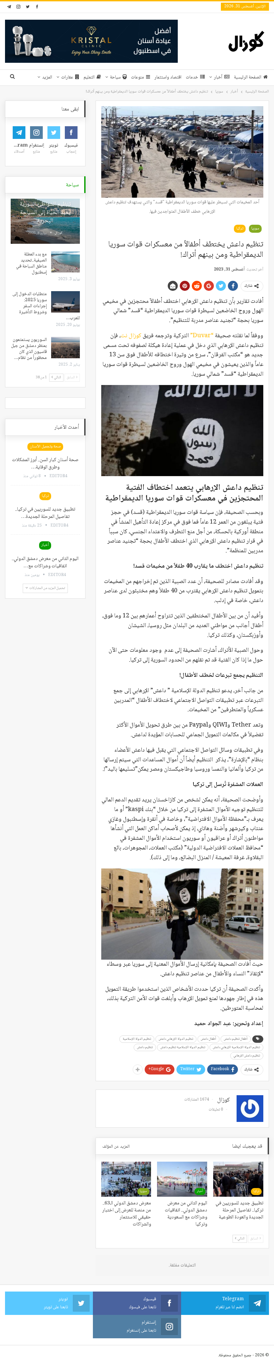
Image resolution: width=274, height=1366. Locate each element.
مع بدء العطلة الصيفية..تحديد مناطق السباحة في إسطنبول (31, 263)
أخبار (218, 77)
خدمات (192, 77)
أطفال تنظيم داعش (236, 1039)
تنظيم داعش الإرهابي (247, 1055)
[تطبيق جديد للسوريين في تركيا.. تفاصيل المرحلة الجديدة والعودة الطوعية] (238, 1179)
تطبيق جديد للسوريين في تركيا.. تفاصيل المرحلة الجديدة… (45, 513)
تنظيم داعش (145, 1047)
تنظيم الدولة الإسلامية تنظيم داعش (182, 1047)
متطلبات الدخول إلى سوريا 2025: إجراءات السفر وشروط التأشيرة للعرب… (46, 306)
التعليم (89, 77)
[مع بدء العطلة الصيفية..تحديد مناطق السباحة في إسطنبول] (65, 262)
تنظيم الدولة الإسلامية (137, 1039)
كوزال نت (131, 336)
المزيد (47, 77)
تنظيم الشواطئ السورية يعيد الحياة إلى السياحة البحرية (45, 212)
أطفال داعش (208, 1039)
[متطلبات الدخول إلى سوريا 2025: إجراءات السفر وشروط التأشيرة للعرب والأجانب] (65, 302)
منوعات (137, 77)
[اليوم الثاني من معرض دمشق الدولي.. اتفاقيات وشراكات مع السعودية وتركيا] (182, 1179)
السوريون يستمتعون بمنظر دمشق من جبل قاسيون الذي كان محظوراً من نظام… (29, 349)
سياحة (115, 77)
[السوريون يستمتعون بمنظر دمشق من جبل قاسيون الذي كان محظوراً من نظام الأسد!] (65, 347)
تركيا (239, 228)
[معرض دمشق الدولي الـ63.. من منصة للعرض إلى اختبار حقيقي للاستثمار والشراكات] (126, 1179)
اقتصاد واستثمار (167, 77)
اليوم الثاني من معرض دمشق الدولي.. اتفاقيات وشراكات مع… (45, 563)
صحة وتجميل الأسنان (45, 446)
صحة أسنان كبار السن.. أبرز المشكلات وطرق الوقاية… (45, 464)
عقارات (67, 77)
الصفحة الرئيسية (247, 77)
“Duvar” (201, 336)
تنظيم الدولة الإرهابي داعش (176, 1039)
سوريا (255, 228)
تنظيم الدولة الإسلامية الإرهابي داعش (236, 1047)
